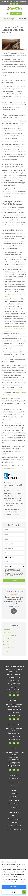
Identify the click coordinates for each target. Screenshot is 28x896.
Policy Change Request (14, 825)
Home (3, 18)
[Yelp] (17, 4)
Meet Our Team (14, 797)
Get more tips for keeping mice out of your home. (15, 294)
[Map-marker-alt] (11, 4)
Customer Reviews (14, 800)
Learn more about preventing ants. (14, 267)
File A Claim (14, 822)
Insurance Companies (14, 803)
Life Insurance (14, 785)
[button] (7, 13)
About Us (14, 793)
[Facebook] (14, 4)
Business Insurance (14, 782)
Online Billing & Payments (14, 819)
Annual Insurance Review (14, 829)
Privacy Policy (9, 575)
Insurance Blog (10, 18)
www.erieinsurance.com (8, 468)
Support (14, 815)
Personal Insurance (14, 778)
